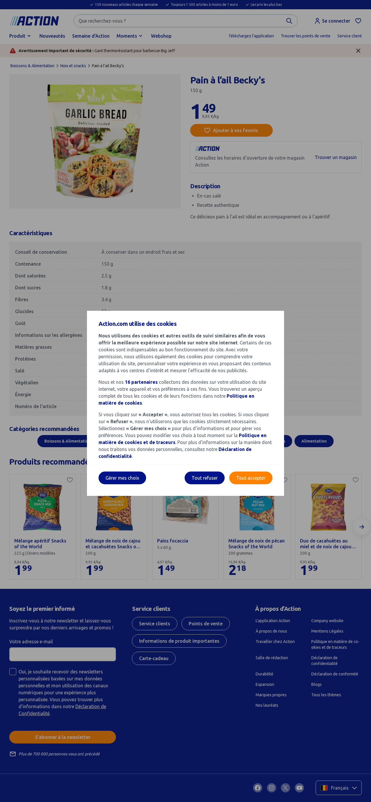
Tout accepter (250, 478)
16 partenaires (141, 382)
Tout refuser (205, 478)
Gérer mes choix (122, 478)
